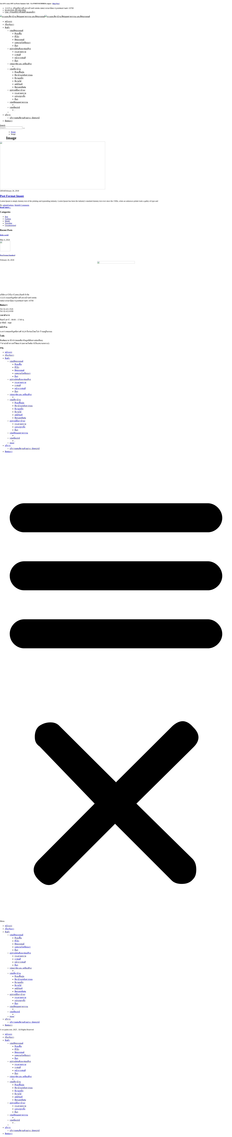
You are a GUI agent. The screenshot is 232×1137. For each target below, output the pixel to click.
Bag (6, 217)
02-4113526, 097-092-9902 (15, 10)
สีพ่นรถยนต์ (19, 40)
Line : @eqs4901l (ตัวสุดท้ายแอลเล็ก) (20, 12)
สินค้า (7, 27)
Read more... (5, 207)
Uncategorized (10, 225)
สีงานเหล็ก (18, 78)
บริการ (8, 115)
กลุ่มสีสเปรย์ (15, 107)
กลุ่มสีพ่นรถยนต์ (16, 30)
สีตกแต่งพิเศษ (20, 87)
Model (16, 205)
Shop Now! (56, 3)
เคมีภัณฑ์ (18, 84)
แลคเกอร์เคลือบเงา (22, 43)
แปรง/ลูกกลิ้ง (19, 96)
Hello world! (4, 235)
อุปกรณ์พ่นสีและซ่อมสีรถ (20, 49)
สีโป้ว (16, 37)
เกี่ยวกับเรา (9, 24)
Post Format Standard (7, 255)
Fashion (10, 205)
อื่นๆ (16, 46)
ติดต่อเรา (8, 121)
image (12, 443)
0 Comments (24, 205)
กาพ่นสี (17, 55)
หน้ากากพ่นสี (20, 58)
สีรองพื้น (18, 34)
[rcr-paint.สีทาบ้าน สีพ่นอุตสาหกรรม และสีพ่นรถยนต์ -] (45, 16)
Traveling (8, 223)
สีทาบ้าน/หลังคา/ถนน (23, 75)
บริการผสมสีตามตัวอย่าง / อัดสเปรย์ (25, 118)
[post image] (116, 166)
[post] (5, 250)
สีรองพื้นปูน (19, 72)
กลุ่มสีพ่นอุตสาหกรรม (19, 102)
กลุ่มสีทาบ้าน (15, 69)
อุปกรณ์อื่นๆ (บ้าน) (17, 90)
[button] (116, 688)
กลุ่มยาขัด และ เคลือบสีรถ (21, 64)
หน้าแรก (8, 21)
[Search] (24, 128)
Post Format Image (12, 196)
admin (5, 205)
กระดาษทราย (20, 52)
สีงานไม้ (17, 81)
